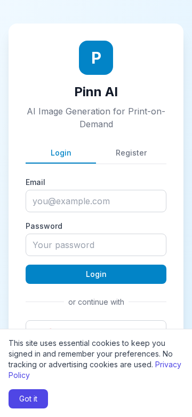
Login (61, 152)
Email (35, 182)
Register (131, 152)
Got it (28, 398)
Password (44, 225)
